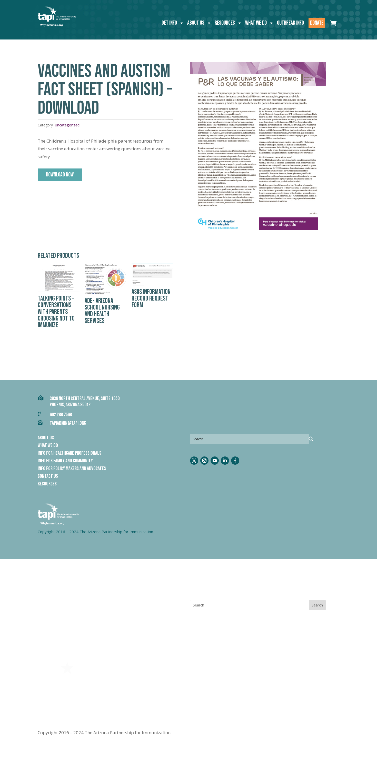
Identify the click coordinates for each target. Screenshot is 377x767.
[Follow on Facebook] (235, 460)
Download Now (60, 174)
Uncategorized (67, 125)
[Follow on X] (194, 460)
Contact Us (48, 476)
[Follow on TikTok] (245, 586)
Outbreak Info (290, 22)
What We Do (256, 22)
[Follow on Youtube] (215, 460)
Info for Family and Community (65, 461)
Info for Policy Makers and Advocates (72, 469)
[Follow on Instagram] (204, 460)
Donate (316, 22)
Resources (225, 22)
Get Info (169, 22)
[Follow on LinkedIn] (225, 460)
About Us (195, 22)
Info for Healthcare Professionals (69, 453)
